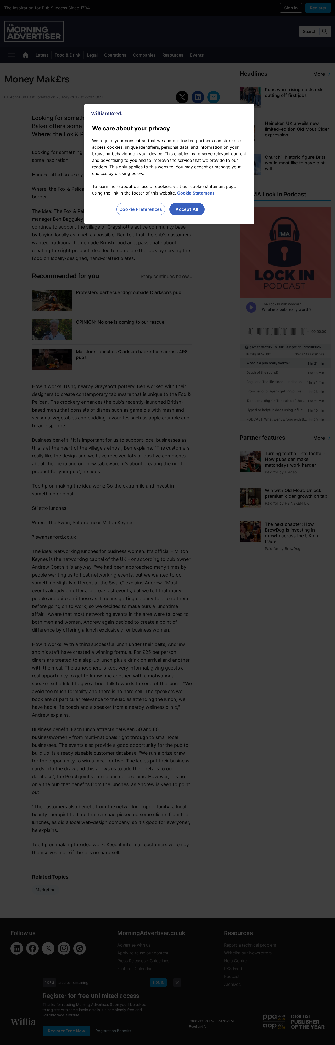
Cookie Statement (195, 193)
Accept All (187, 209)
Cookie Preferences (140, 209)
